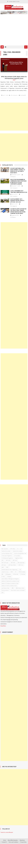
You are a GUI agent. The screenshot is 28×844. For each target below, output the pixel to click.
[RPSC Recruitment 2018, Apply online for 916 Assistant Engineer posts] (14, 65)
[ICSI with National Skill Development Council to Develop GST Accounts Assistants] (5, 170)
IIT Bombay (22, 574)
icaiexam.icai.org (4, 572)
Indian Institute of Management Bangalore (10, 578)
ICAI (20, 569)
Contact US (4, 842)
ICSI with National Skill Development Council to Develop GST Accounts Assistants (17, 170)
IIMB (2, 574)
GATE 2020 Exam (20, 562)
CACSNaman (13, 176)
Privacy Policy (23, 842)
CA (17, 548)
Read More (3, 626)
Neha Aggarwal (13, 206)
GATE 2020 (13, 562)
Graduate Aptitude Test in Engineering (9, 569)
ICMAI (11, 572)
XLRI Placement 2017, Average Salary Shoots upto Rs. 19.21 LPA (17, 200)
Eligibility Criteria (18, 558)
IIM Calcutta (15, 574)
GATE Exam (3, 565)
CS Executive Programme (6, 555)
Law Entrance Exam (5, 588)
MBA (13, 588)
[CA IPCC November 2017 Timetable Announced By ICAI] (5, 192)
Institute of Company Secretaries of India (9, 583)
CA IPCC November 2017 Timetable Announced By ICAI (18, 191)
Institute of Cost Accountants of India (9, 585)
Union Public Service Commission (18, 590)
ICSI (15, 572)
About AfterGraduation (13, 840)
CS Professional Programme (7, 558)
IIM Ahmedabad (22, 572)
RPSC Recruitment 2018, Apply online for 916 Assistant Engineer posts (14, 77)
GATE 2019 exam (4, 562)
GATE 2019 (15, 560)
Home (4, 840)
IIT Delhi (3, 576)
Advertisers (22, 840)
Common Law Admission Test (20, 553)
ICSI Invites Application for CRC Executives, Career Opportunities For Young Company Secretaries (18, 211)
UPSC (2, 592)
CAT (21, 548)
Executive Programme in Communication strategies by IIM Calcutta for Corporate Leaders (18, 182)
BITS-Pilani (12, 548)
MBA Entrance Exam (20, 588)
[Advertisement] (14, 33)
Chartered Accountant (5, 551)
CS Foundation (17, 555)
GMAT (7, 567)
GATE (2, 560)
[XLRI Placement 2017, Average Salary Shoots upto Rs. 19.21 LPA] (5, 200)
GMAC (2, 567)
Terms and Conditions (13, 842)
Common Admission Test (6, 553)
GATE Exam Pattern (12, 565)
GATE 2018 (8, 560)
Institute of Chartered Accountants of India (10, 581)
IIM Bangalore (8, 574)
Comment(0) (23, 95)
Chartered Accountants (17, 551)
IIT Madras (9, 576)
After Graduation (14, 95)
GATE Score (20, 565)
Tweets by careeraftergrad (7, 832)
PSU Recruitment (5, 590)
